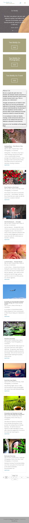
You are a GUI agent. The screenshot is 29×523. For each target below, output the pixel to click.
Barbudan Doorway (9, 456)
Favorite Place (15, 148)
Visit (14, 47)
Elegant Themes (14, 519)
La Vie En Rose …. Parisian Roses (13, 262)
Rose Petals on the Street (11, 187)
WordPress (14, 521)
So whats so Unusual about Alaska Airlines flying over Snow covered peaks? (14, 303)
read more (6, 165)
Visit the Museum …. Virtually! (12, 222)
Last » (15, 479)
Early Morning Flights (10, 380)
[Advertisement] (14, 496)
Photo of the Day (16, 188)
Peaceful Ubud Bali (9, 338)
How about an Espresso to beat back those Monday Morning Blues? (14, 413)
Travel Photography (16, 341)
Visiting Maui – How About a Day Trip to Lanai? (13, 146)
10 (21, 477)
